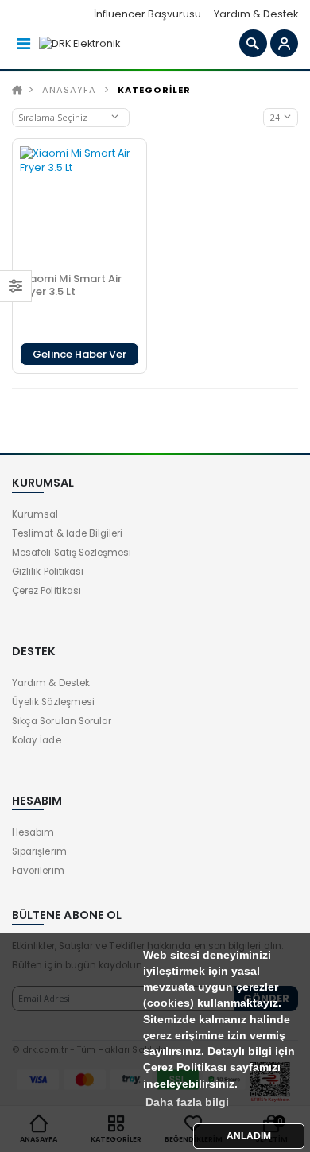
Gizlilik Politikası (47, 571)
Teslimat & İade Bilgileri (67, 533)
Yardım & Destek (256, 14)
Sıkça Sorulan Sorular (61, 721)
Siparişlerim (39, 851)
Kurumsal (35, 514)
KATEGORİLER (154, 89)
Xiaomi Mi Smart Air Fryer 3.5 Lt (71, 285)
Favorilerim (38, 870)
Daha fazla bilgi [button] (187, 1102)
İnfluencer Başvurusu (147, 14)
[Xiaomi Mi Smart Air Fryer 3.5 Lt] (79, 206)
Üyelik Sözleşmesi (53, 702)
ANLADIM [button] (249, 1136)
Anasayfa (69, 89)
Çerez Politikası (46, 590)
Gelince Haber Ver (79, 354)
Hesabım (33, 832)
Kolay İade (36, 740)
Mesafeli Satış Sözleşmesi (71, 552)
